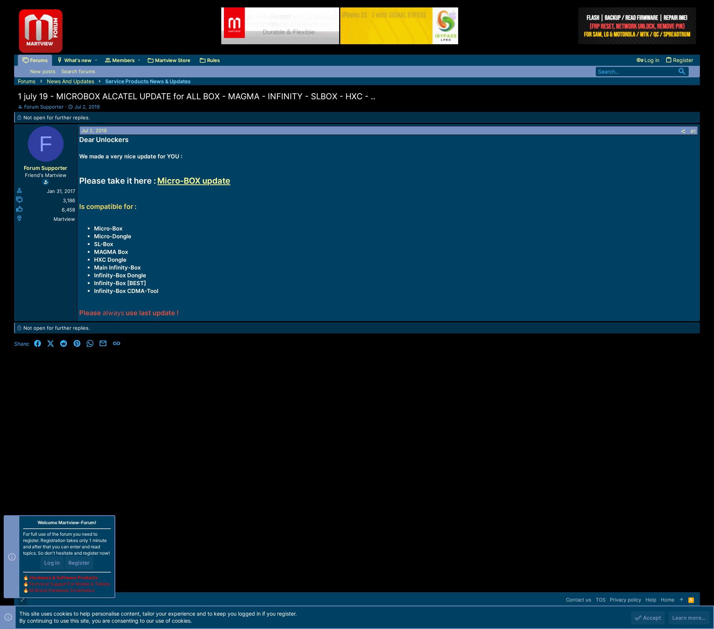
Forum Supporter (44, 107)
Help (651, 600)
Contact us (578, 600)
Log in (52, 562)
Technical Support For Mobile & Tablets (69, 584)
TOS (600, 600)
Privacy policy (625, 600)
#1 (693, 131)
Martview (64, 219)
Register (79, 562)
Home (668, 600)
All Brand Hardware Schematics (61, 590)
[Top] (681, 599)
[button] (96, 60)
